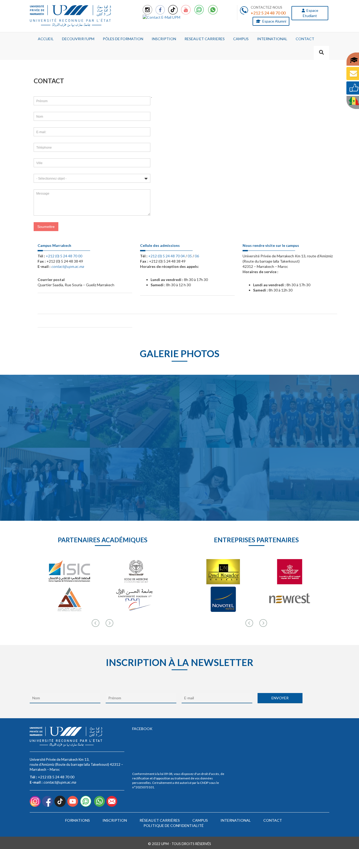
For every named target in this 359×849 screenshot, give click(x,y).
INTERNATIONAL (272, 39)
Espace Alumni (273, 21)
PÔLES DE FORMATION (123, 39)
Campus (200, 820)
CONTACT (305, 39)
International (235, 820)
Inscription (114, 820)
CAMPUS (241, 39)
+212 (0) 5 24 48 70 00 (64, 256)
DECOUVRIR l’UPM (78, 39)
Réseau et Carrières (160, 820)
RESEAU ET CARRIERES (204, 39)
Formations (77, 820)
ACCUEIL (46, 39)
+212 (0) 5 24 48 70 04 (166, 256)
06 (197, 256)
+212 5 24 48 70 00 (268, 12)
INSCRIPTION (164, 39)
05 (190, 256)
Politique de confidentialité (173, 825)
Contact (272, 820)
